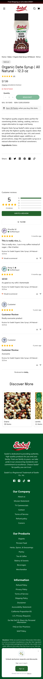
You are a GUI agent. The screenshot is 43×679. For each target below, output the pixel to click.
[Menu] (4, 8)
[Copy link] (34, 158)
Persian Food (21, 543)
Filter (22, 222)
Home (4, 57)
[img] (14, 231)
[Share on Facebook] (10, 158)
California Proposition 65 (21, 611)
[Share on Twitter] (14, 158)
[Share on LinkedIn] (19, 158)
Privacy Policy (21, 589)
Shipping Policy (21, 598)
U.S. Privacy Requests (21, 616)
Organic (21, 539)
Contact (21, 510)
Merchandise (21, 569)
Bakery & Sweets (21, 560)
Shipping (4, 85)
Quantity (7, 93)
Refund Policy (21, 585)
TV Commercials (21, 505)
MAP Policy (21, 631)
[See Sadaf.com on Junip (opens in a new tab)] (26, 372)
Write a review (21, 213)
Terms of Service (21, 514)
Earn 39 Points (12, 108)
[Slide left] (38, 399)
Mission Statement (21, 501)
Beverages (21, 565)
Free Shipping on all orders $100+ (21, 2)
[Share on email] (29, 158)
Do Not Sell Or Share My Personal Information (21, 621)
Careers (21, 523)
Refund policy (21, 518)
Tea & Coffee (21, 556)
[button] (34, 8)
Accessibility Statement (21, 607)
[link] (8, 76)
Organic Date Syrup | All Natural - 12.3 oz (27, 57)
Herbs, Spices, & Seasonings (21, 547)
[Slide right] (38, 394)
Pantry (21, 552)
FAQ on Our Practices (21, 627)
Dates (10, 57)
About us (21, 496)
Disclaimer (21, 603)
